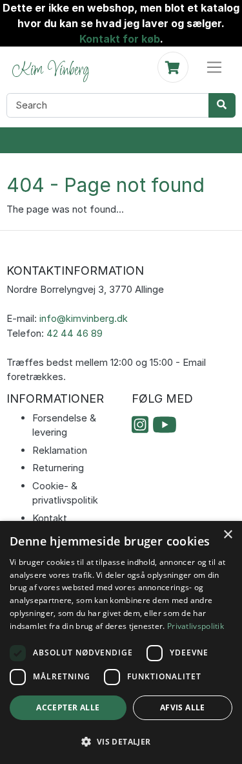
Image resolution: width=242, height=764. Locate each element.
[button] (121, 741)
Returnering (58, 468)
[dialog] (121, 642)
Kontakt (49, 518)
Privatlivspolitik (195, 626)
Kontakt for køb (119, 38)
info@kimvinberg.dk (83, 318)
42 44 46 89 (74, 333)
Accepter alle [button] (67, 707)
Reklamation (59, 450)
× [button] (227, 535)
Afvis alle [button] (182, 707)
